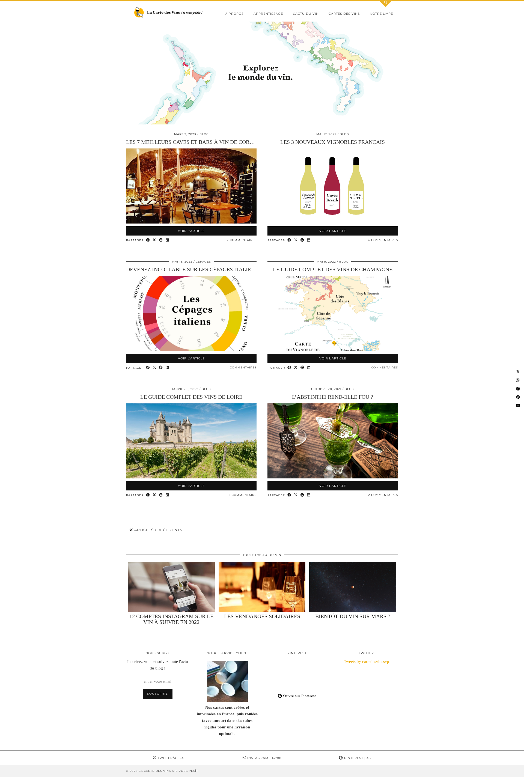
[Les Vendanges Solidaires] (262, 587)
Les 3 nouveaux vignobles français (332, 142)
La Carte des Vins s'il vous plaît (168, 771)
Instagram (263, 758)
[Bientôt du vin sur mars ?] (352, 587)
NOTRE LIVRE (381, 14)
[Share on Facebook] (148, 240)
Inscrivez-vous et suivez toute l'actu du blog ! (157, 664)
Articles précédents (157, 530)
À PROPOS (234, 14)
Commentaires (243, 367)
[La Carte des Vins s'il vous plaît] (169, 12)
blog (204, 134)
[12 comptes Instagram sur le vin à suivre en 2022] (171, 587)
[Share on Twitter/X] (154, 240)
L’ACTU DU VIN (306, 14)
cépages (203, 261)
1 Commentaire (243, 495)
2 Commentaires (242, 240)
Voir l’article (191, 231)
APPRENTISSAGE (268, 14)
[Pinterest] (273, 666)
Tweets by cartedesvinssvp (366, 661)
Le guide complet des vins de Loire (191, 397)
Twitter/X (171, 758)
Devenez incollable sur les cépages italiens (192, 269)
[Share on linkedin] (167, 240)
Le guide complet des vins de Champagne (332, 269)
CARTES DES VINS (344, 14)
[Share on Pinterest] (161, 240)
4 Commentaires (383, 240)
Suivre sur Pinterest (299, 696)
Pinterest (357, 758)
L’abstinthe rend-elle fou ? (332, 397)
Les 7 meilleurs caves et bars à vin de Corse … (194, 142)
